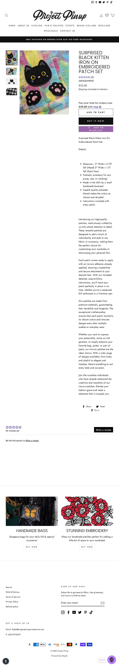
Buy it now (95, 121)
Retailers (104, 25)
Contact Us (67, 30)
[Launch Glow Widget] (111, 659)
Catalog (36, 25)
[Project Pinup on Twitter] (80, 612)
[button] (5, 661)
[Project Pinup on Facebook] (68, 612)
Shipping (83, 89)
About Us (23, 25)
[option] (59, 39)
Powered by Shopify (59, 656)
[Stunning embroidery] (87, 511)
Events (70, 25)
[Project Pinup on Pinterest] (85, 612)
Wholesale (51, 30)
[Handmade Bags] (32, 511)
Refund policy (12, 606)
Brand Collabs (86, 25)
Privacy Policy (12, 601)
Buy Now (32, 547)
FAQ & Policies (54, 25)
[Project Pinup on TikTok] (91, 612)
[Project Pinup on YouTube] (74, 612)
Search (9, 587)
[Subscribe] (102, 603)
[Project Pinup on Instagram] (63, 612)
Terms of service (13, 596)
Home (12, 25)
